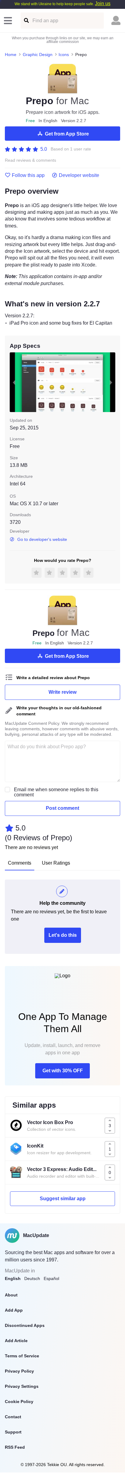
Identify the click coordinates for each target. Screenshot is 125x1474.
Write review (62, 692)
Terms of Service (22, 1356)
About (11, 1295)
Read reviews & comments (30, 160)
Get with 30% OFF (62, 1070)
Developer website (79, 175)
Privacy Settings (22, 1386)
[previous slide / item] (14, 382)
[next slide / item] (111, 382)
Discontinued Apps (25, 1325)
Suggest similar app (63, 1198)
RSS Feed (15, 1447)
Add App (14, 1310)
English (13, 1278)
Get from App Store (67, 134)
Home (10, 54)
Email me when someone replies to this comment (56, 792)
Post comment (62, 808)
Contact (13, 1416)
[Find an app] (26, 20)
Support (13, 1432)
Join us (102, 3)
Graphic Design (37, 54)
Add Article (16, 1340)
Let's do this (63, 935)
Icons (64, 54)
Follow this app (28, 175)
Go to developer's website (42, 539)
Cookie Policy (19, 1401)
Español (51, 1278)
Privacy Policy (19, 1371)
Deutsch (32, 1278)
